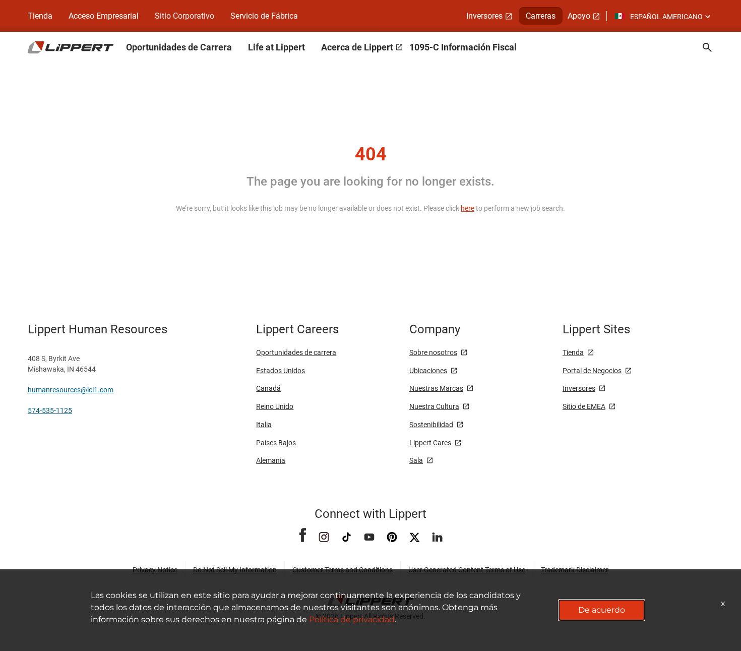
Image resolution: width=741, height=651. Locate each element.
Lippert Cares (430, 443)
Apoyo (579, 16)
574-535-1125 (50, 410)
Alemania (270, 460)
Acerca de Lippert (357, 47)
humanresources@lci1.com (70, 390)
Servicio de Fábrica (264, 16)
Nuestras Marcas (436, 388)
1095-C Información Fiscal (463, 47)
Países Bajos (276, 443)
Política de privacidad (352, 619)
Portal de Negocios (592, 371)
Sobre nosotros (433, 352)
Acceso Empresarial (104, 16)
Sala (416, 460)
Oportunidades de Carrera (179, 47)
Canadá (268, 388)
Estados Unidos (280, 371)
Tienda (40, 16)
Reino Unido (274, 406)
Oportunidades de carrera (296, 352)
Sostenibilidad (431, 425)
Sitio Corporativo (184, 16)
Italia (264, 425)
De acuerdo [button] (601, 610)
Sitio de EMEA (584, 406)
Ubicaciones (428, 371)
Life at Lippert (276, 47)
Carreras (540, 16)
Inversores (484, 16)
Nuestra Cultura (434, 406)
